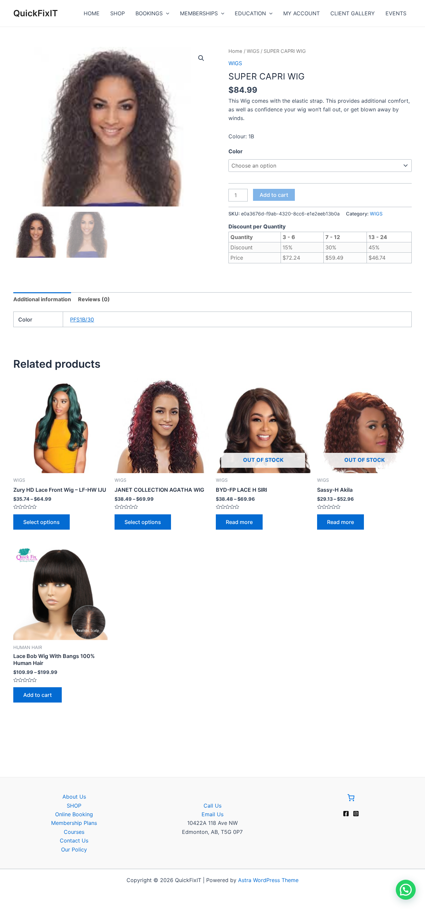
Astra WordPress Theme (268, 880)
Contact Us (74, 840)
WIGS (253, 51)
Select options (41, 522)
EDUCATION (250, 13)
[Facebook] (346, 814)
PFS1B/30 (82, 319)
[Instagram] (356, 814)
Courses (74, 832)
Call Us (212, 805)
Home (235, 51)
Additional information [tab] (42, 299)
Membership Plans (74, 823)
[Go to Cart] (351, 798)
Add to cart (274, 195)
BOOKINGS (149, 13)
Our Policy (74, 849)
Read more (239, 522)
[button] (201, 58)
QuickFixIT (35, 13)
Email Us (212, 814)
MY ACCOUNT (301, 13)
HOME (92, 13)
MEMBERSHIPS (199, 13)
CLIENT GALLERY (352, 13)
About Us (74, 796)
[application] (166, 13)
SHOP (117, 13)
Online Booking (74, 814)
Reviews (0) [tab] (94, 299)
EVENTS (395, 13)
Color (235, 151)
